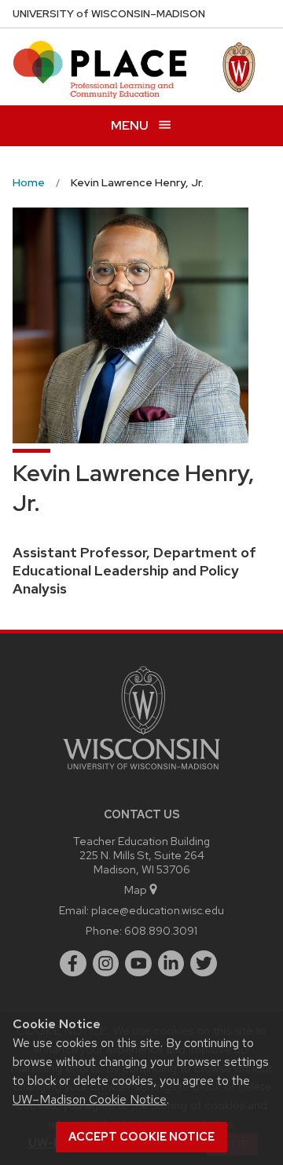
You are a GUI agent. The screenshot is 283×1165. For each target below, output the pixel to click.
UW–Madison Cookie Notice (90, 1099)
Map (135, 889)
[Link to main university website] (141, 772)
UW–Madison (109, 13)
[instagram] (106, 963)
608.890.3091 (160, 930)
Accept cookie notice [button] (141, 1137)
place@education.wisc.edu (157, 909)
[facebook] (73, 963)
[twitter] (203, 963)
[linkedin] (171, 963)
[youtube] (138, 963)
